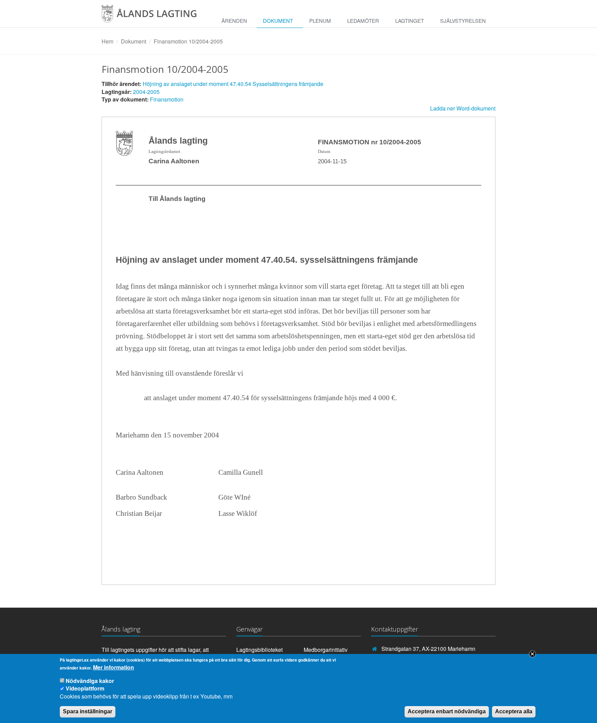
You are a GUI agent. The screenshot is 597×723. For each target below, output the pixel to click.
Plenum (320, 20)
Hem (107, 41)
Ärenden (234, 20)
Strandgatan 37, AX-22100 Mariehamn (428, 649)
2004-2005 (146, 92)
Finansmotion (166, 99)
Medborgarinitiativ (326, 650)
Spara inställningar (87, 711)
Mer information (113, 667)
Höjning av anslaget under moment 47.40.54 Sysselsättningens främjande (233, 84)
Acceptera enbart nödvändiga (447, 711)
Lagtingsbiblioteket (259, 650)
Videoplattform (85, 688)
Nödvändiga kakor (90, 681)
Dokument (278, 20)
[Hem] (155, 16)
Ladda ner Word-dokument (462, 108)
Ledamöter (363, 20)
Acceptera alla (513, 711)
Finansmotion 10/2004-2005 (188, 41)
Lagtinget (409, 20)
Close (532, 654)
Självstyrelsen (463, 20)
